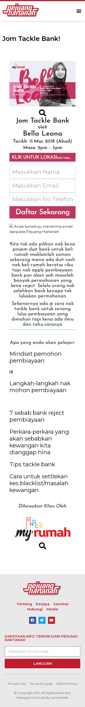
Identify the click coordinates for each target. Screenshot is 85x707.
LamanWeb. (60, 697)
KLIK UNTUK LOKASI (41, 157)
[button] (79, 11)
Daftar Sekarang (43, 212)
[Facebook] (32, 620)
